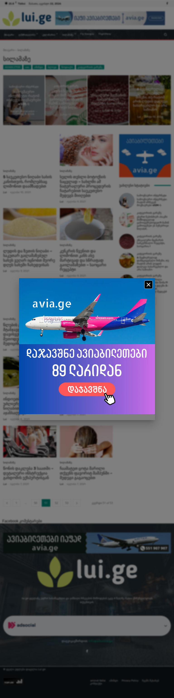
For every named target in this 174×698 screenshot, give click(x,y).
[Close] (148, 284)
